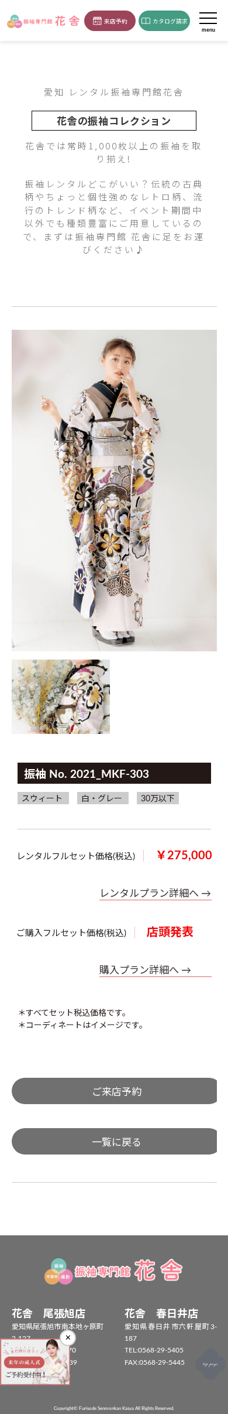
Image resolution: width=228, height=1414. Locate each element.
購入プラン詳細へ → (145, 970)
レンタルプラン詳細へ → (155, 894)
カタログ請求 (170, 22)
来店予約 (115, 22)
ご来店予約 (116, 1092)
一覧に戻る (116, 1142)
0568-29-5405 (161, 1350)
